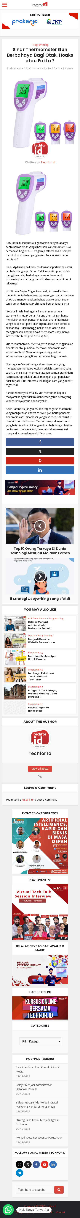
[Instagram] (19, 1164)
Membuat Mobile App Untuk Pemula (41, 657)
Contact (60, 1212)
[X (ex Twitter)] (28, 1164)
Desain (31, 635)
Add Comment (32, 68)
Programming (40, 44)
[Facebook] (36, 1164)
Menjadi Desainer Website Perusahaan (41, 640)
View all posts (40, 768)
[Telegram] (19, 1173)
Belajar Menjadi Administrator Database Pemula (40, 625)
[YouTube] (44, 1164)
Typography (22, 1212)
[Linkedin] (53, 1164)
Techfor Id (54, 68)
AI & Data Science (37, 618)
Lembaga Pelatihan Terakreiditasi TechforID (41, 676)
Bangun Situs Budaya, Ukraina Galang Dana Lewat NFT (42, 694)
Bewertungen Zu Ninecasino (38, 709)
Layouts (35, 1212)
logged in (27, 799)
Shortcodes (48, 1212)
